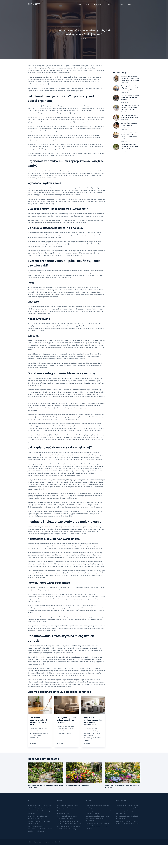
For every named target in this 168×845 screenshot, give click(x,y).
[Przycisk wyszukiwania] (138, 66)
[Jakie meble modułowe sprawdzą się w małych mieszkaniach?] (93, 705)
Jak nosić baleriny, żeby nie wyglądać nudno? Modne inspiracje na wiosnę (130, 107)
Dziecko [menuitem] (120, 4)
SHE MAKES (34, 4)
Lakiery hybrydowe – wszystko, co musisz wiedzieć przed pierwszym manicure (97, 826)
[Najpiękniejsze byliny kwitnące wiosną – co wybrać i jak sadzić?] (122, 772)
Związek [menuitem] (130, 4)
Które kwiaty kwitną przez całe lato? (78, 785)
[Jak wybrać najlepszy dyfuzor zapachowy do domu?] (66, 705)
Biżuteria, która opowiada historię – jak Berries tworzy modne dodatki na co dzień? (130, 78)
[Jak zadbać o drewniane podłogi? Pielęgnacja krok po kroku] (40, 705)
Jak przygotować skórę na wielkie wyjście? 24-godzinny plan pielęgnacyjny (97, 818)
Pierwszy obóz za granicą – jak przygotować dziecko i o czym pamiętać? (130, 88)
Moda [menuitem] (79, 4)
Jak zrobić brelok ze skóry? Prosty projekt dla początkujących (129, 125)
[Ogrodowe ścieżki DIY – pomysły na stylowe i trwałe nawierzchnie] (45, 772)
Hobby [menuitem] (110, 4)
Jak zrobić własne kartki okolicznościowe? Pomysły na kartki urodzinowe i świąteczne (40, 829)
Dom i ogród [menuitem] (98, 4)
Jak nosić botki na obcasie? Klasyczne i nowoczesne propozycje (130, 97)
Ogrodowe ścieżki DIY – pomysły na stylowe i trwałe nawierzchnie (130, 146)
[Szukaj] (139, 4)
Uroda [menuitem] (88, 4)
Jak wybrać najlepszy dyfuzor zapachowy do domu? (66, 720)
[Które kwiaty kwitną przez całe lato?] (84, 772)
